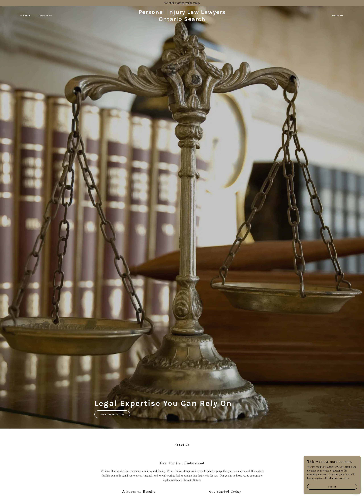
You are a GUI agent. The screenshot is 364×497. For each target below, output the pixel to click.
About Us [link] (338, 15)
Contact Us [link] (45, 15)
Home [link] (26, 15)
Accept (332, 487)
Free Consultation (112, 414)
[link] (182, 20)
